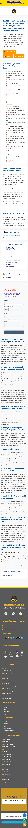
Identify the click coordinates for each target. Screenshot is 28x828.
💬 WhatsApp (7, 56)
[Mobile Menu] (3, 11)
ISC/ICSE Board (10, 266)
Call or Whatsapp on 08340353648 (14, 822)
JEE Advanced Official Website (13, 260)
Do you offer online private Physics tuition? (14, 225)
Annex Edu (8, 254)
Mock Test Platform (10, 252)
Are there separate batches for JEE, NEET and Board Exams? (14, 220)
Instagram (5, 235)
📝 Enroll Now (19, 56)
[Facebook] (14, 638)
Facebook (11, 235)
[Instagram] (6, 638)
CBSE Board (9, 264)
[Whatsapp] (11, 638)
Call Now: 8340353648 (15, 1)
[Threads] (17, 638)
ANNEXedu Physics (11, 655)
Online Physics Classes (12, 250)
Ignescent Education (6, 656)
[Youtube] (9, 638)
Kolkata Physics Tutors (11, 256)
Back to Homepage (7, 277)
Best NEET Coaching (17, 656)
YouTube (5, 237)
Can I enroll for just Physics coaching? (13, 217)
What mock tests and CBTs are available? (14, 223)
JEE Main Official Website (12, 258)
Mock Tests (22, 655)
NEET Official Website (11, 262)
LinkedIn (17, 235)
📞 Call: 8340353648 (9, 51)
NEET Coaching (10, 248)
